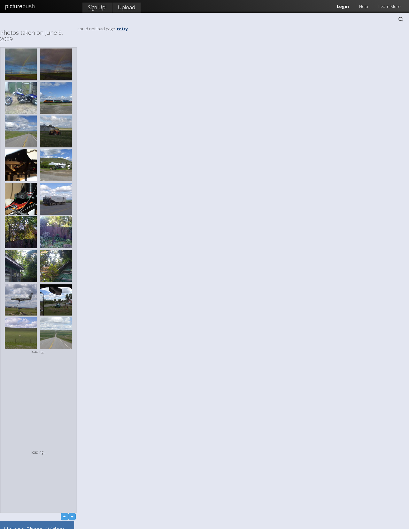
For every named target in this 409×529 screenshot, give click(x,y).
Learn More (389, 6)
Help (363, 6)
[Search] (401, 19)
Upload (126, 7)
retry (122, 29)
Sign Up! (97, 7)
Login (343, 6)
